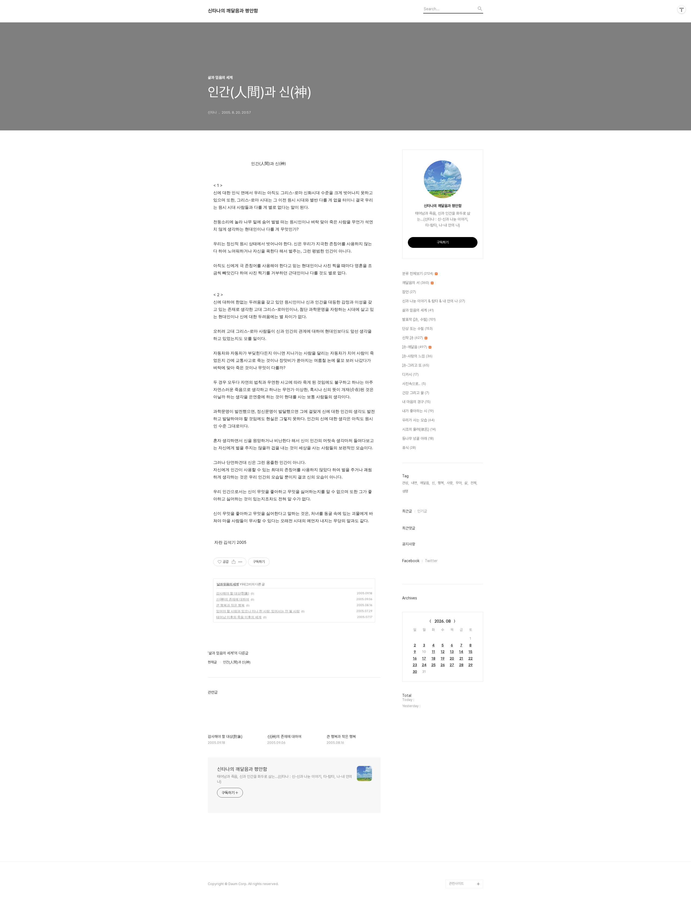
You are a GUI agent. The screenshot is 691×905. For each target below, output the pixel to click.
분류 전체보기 (417, 273)
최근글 (407, 511)
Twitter (431, 561)
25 (433, 665)
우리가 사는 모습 (418, 420)
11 (433, 652)
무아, (459, 483)
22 (470, 658)
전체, (473, 483)
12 (443, 652)
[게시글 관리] (240, 562)
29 (470, 665)
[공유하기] (233, 562)
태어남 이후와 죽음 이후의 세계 (239, 617)
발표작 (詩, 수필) (419, 319)
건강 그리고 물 (415, 393)
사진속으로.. (414, 383)
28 (461, 665)
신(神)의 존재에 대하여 (232, 599)
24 (424, 665)
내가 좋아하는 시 (418, 411)
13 (452, 652)
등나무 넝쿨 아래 (418, 438)
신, (434, 483)
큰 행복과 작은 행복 (230, 605)
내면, (414, 483)
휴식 (409, 447)
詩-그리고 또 (415, 365)
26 (443, 665)
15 (470, 652)
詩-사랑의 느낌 (417, 356)
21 (461, 658)
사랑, (450, 483)
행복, (441, 483)
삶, (466, 483)
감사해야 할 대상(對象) (232, 593)
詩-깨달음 (414, 347)
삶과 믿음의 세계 (228, 584)
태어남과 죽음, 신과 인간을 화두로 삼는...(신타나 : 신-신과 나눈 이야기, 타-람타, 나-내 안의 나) (284, 779)
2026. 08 (443, 621)
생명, (405, 491)
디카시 (410, 374)
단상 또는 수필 (417, 328)
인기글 (422, 511)
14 (461, 652)
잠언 (409, 292)
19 (443, 658)
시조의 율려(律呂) (419, 429)
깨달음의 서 (415, 283)
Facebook (410, 561)
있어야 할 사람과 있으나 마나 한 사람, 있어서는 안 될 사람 (258, 611)
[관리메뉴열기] (682, 9)
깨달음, (425, 483)
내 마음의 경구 (416, 402)
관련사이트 (456, 884)
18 (433, 658)
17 (424, 658)
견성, (405, 483)
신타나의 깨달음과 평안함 (233, 10)
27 (452, 665)
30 (415, 672)
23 (415, 665)
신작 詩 (412, 338)
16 (415, 658)
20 (452, 658)
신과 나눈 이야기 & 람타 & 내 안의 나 (433, 301)
